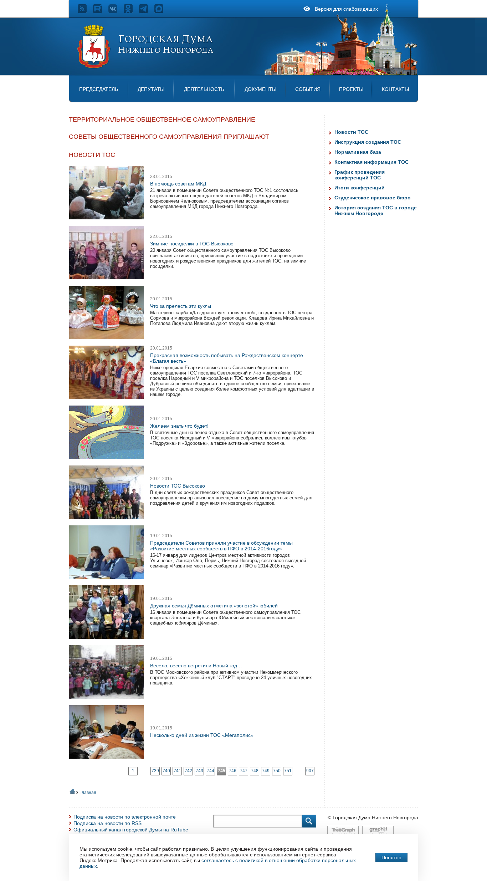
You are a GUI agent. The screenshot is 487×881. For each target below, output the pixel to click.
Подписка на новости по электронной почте (124, 817)
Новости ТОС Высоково (177, 486)
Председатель (98, 89)
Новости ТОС (351, 132)
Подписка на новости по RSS (107, 823)
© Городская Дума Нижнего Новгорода (373, 817)
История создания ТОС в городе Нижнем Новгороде (375, 210)
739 (155, 770)
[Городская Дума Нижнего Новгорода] (145, 67)
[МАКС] (162, 11)
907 (310, 770)
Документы (260, 89)
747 (243, 770)
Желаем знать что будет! (179, 426)
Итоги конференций (359, 187)
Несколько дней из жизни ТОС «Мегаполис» (201, 735)
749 (266, 770)
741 (177, 770)
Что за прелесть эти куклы (180, 306)
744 (210, 770)
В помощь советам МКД (178, 184)
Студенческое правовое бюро (372, 197)
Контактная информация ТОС (371, 162)
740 (166, 770)
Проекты (351, 89)
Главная (88, 792)
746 (232, 770)
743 (199, 770)
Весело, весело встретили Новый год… (196, 665)
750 (277, 770)
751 (288, 770)
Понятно (391, 857)
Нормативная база (357, 152)
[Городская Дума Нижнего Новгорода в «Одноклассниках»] (131, 11)
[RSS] (85, 11)
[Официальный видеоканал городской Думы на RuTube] (100, 11)
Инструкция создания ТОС (367, 142)
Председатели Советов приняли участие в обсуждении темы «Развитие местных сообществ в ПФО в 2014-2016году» (221, 545)
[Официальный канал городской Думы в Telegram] (146, 11)
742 (188, 770)
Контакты (395, 89)
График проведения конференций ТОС (359, 174)
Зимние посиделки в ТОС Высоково (192, 243)
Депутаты (151, 89)
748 (254, 770)
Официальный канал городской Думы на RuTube (130, 829)
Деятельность (204, 89)
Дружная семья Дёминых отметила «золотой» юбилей (214, 605)
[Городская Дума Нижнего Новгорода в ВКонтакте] (116, 11)
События (308, 89)
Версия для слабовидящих (346, 9)
